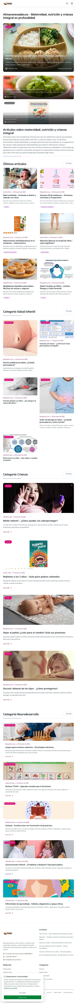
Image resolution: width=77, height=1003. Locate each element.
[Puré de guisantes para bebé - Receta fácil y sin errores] (38, 87)
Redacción (7, 965)
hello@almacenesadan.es (13, 960)
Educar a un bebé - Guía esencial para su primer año (55, 943)
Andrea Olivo (7, 192)
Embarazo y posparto (47, 207)
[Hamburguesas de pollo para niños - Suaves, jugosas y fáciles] (38, 47)
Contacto (48, 992)
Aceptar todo (22, 997)
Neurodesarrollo (9, 103)
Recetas (8, 26)
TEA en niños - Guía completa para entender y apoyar (55, 934)
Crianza (6, 207)
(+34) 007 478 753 (11, 957)
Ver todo (69, 163)
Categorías (43, 965)
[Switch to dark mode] (67, 3)
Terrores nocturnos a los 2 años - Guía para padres (55, 951)
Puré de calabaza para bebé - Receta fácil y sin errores (56, 955)
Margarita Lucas (45, 192)
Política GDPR (57, 992)
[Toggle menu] (72, 3)
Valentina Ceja (7, 283)
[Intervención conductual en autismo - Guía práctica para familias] (38, 112)
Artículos (43, 930)
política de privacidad (10, 988)
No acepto (22, 993)
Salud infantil (44, 252)
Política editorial (67, 992)
